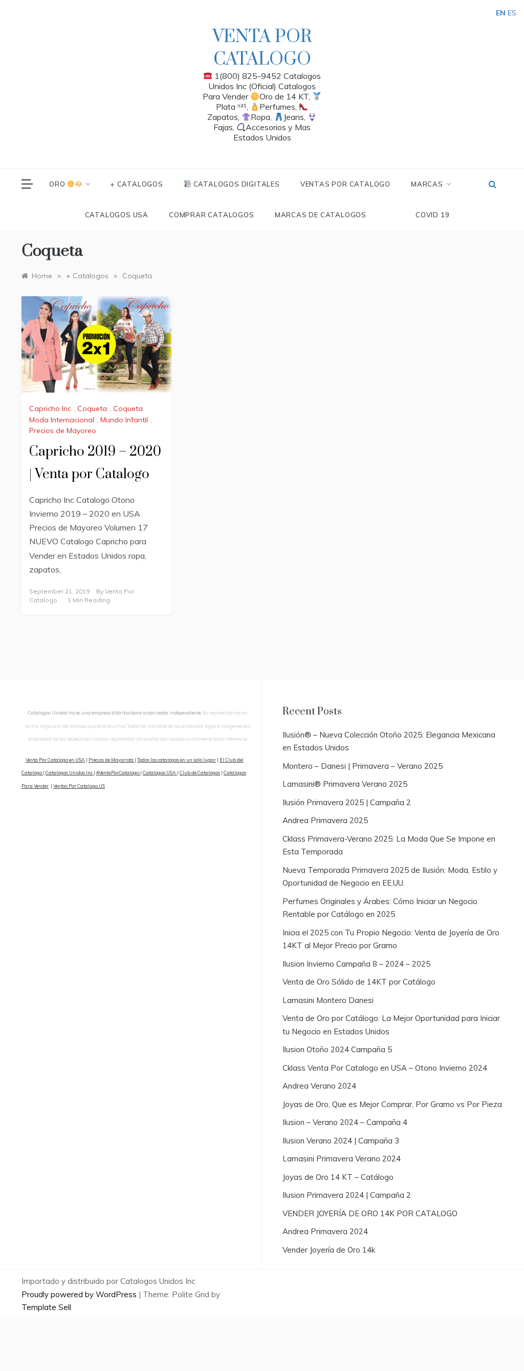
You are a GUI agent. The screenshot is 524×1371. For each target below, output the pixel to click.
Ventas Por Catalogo (345, 184)
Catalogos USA (116, 215)
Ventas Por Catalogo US (79, 786)
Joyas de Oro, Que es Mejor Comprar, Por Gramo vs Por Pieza (392, 1104)
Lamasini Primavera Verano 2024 (341, 1158)
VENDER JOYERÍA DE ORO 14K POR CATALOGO (369, 1213)
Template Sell (46, 1307)
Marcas (427, 184)
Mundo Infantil (124, 419)
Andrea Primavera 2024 (325, 1231)
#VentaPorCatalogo (118, 772)
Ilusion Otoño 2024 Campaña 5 (337, 1049)
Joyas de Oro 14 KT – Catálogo (338, 1177)
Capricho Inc (50, 408)
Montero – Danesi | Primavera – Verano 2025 (362, 766)
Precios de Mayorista (112, 760)
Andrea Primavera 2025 (325, 820)
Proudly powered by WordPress (80, 1294)
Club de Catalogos (200, 772)
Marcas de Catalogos (320, 215)
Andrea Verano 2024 (319, 1086)
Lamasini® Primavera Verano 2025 (344, 784)
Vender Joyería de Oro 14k (328, 1250)
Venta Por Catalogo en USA (55, 760)
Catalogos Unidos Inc (70, 772)
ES (512, 12)
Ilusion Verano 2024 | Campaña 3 (340, 1140)
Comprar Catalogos (211, 215)
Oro (58, 184)
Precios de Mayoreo (62, 430)
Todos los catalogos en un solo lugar (176, 760)
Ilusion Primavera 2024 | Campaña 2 (346, 1195)
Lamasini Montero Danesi (328, 1000)
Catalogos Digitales (235, 184)
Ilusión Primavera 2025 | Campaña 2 (346, 802)
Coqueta (92, 408)
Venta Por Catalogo (262, 48)
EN (501, 12)
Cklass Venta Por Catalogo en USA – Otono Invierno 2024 (384, 1068)
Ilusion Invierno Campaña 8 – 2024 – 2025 (356, 964)
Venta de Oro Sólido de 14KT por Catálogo (358, 982)
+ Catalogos (136, 184)
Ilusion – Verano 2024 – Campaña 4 (344, 1122)
